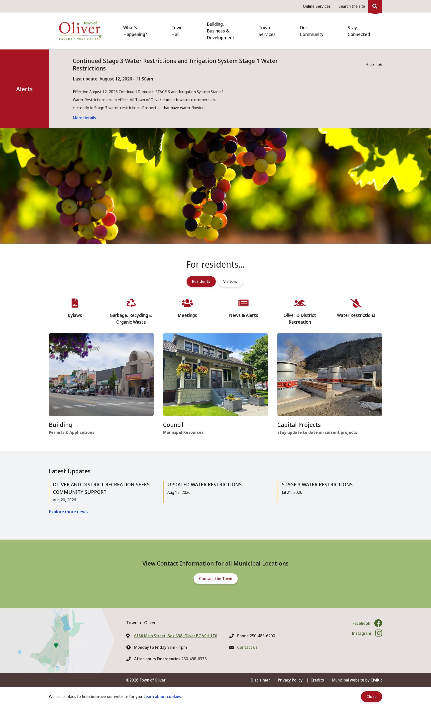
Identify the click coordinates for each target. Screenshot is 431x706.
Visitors (230, 281)
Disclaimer (260, 680)
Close (371, 696)
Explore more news (68, 512)
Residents (201, 281)
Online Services (317, 6)
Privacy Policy (290, 680)
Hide (369, 64)
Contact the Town (215, 578)
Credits (317, 680)
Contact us (247, 647)
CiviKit (376, 680)
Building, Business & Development (220, 30)
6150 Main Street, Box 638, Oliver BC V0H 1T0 (175, 636)
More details (84, 117)
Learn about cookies (162, 696)
